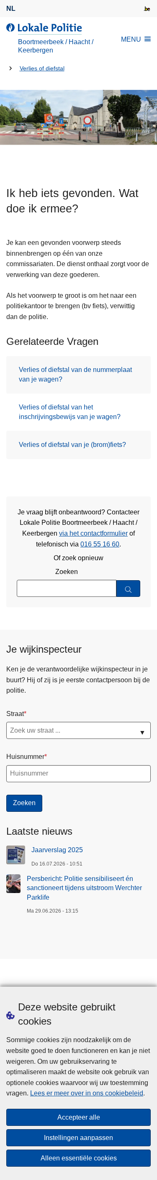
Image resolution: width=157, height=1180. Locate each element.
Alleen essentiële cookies (79, 1158)
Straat (15, 713)
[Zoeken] (128, 588)
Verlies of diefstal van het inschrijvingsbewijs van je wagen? (70, 412)
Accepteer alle (78, 1117)
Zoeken (66, 571)
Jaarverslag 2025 (57, 849)
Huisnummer (25, 756)
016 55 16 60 (99, 544)
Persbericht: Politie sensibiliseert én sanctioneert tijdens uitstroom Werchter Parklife (84, 888)
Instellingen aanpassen (78, 1137)
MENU (131, 39)
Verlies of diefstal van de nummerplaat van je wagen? (75, 374)
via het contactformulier (93, 533)
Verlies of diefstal (42, 68)
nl (10, 8)
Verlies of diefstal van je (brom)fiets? (72, 444)
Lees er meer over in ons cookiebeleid (86, 1093)
